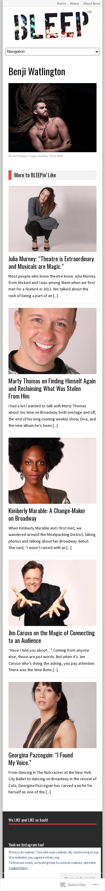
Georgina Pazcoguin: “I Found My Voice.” (40, 758)
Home (61, 3)
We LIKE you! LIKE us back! (28, 820)
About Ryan (91, 3)
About (74, 3)
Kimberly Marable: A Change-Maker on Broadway (46, 514)
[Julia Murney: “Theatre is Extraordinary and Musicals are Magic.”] (52, 248)
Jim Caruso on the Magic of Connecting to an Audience (51, 636)
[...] (55, 295)
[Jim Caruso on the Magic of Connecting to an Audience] (52, 622)
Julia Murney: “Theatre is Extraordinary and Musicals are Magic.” (51, 262)
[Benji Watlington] (52, 149)
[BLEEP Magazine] (52, 27)
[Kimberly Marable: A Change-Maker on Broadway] (52, 500)
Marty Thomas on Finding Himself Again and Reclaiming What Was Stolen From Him (52, 388)
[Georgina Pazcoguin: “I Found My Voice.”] (52, 745)
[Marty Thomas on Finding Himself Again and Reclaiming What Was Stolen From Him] (52, 370)
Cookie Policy (18, 868)
